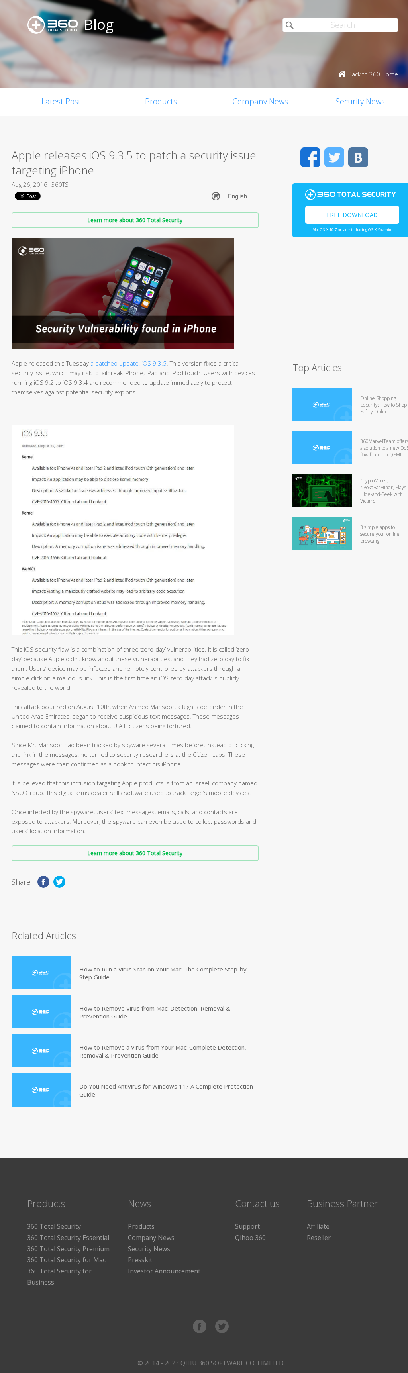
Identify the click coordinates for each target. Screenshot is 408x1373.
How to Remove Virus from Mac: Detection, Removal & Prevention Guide (154, 1012)
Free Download (352, 215)
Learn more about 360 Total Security (134, 220)
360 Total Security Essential (68, 1237)
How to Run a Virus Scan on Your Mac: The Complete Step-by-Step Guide (164, 973)
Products (161, 101)
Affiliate (318, 1226)
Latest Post (61, 101)
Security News (149, 1248)
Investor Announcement (164, 1271)
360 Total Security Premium (68, 1248)
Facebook (310, 157)
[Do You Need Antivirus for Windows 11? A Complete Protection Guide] (41, 1090)
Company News (260, 101)
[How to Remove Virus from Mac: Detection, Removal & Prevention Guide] (41, 1011)
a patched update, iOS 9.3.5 (128, 363)
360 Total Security (54, 1226)
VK (358, 157)
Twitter (334, 157)
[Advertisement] (350, 303)
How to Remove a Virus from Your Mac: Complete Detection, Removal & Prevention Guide (162, 1051)
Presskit (140, 1259)
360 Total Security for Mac (66, 1259)
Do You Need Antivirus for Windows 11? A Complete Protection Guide (166, 1090)
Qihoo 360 (250, 1237)
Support (247, 1226)
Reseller (319, 1237)
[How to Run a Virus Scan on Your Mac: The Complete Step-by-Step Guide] (41, 972)
